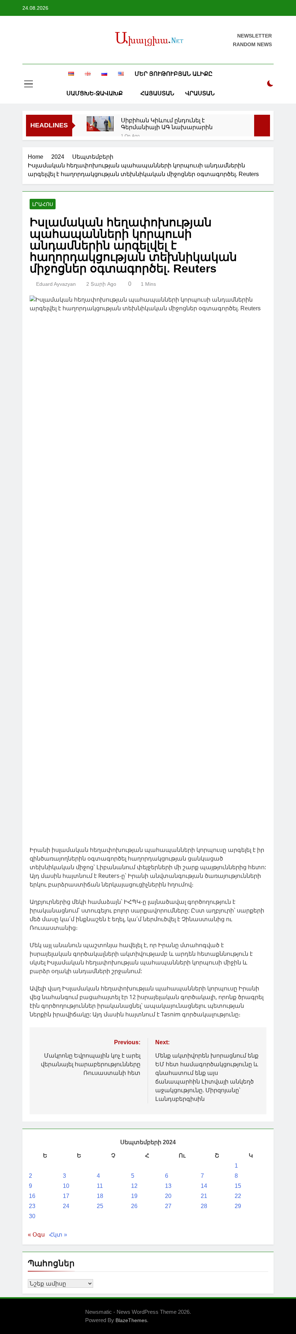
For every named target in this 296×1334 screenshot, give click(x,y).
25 (100, 1206)
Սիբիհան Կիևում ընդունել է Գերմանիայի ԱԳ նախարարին (167, 123)
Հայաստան (157, 93)
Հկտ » (58, 1235)
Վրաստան (200, 93)
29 (238, 1206)
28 (204, 1206)
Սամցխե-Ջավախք (94, 93)
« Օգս (36, 1235)
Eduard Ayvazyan (56, 284)
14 (204, 1186)
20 (168, 1196)
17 (66, 1196)
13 (168, 1186)
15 (238, 1186)
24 (66, 1206)
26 (134, 1206)
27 (168, 1206)
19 (134, 1196)
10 (66, 1186)
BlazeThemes (131, 1320)
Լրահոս (42, 204)
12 (134, 1186)
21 (204, 1196)
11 (100, 1186)
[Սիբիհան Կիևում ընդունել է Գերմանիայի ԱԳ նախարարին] (100, 123)
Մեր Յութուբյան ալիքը (174, 74)
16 (32, 1196)
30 (32, 1216)
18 (100, 1196)
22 (238, 1196)
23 (32, 1206)
